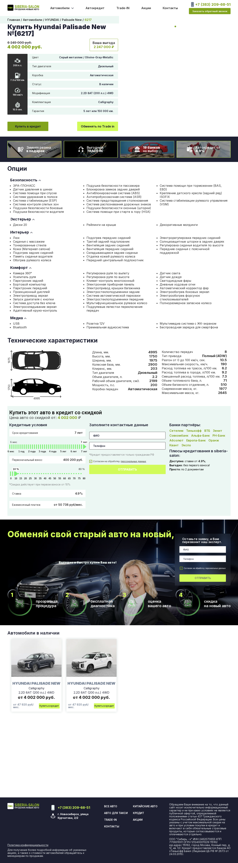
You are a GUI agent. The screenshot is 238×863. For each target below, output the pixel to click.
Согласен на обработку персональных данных (205, 568)
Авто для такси (116, 813)
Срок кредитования (47, 433)
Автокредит (95, 8)
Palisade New (72, 20)
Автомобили (32, 20)
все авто (110, 806)
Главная (13, 20)
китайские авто (145, 806)
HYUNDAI (52, 20)
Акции (146, 8)
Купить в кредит (28, 126)
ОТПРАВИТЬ (127, 469)
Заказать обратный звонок (209, 11)
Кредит (138, 813)
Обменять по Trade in (97, 126)
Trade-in (110, 819)
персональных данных (133, 461)
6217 (88, 20)
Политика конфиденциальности (27, 845)
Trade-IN (122, 8)
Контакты (170, 8)
